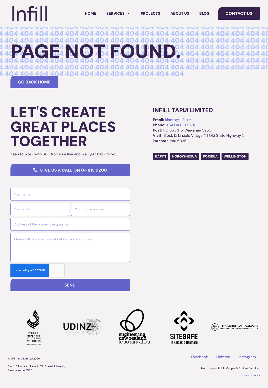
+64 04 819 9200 (181, 125)
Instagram (247, 356)
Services (115, 13)
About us (179, 13)
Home (90, 13)
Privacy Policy (251, 375)
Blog (204, 13)
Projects (150, 13)
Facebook (199, 356)
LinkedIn (223, 356)
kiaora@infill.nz (178, 119)
